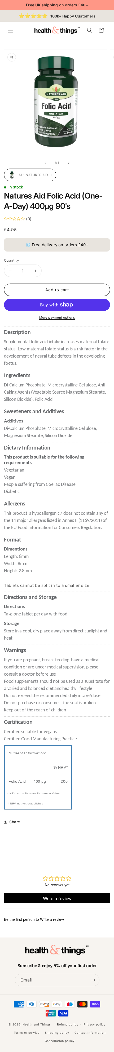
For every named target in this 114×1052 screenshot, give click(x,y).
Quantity (11, 260)
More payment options (57, 317)
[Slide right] (68, 163)
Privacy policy (95, 1024)
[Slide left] (45, 163)
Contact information (90, 1033)
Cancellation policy (59, 1041)
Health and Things (37, 1024)
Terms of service (27, 1033)
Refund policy (67, 1024)
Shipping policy (57, 1033)
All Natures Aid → (35, 175)
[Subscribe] (93, 980)
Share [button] (14, 822)
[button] (10, 30)
